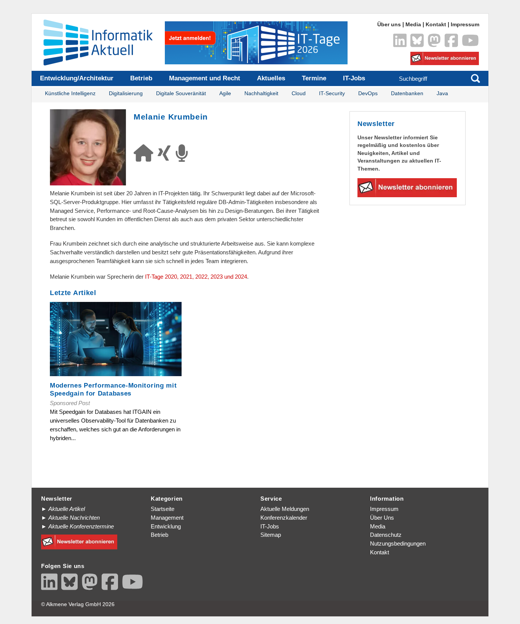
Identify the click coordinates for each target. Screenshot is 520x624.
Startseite (162, 509)
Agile (225, 93)
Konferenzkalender (283, 517)
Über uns (389, 24)
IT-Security (332, 93)
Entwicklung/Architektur (76, 78)
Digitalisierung (126, 93)
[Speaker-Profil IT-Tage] (184, 157)
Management (167, 517)
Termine (314, 78)
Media (413, 24)
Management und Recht (204, 78)
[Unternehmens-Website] (146, 157)
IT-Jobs (354, 78)
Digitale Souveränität (181, 93)
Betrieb (141, 78)
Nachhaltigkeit (261, 93)
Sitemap (270, 534)
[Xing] (166, 157)
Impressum (465, 24)
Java (442, 93)
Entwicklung (166, 526)
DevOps (368, 93)
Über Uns (382, 517)
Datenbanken (407, 93)
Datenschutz (386, 534)
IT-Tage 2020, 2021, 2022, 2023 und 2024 (196, 276)
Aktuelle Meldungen (284, 509)
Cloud (299, 93)
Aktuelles (271, 78)
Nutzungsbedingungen (398, 543)
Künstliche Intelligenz (70, 93)
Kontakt (436, 24)
